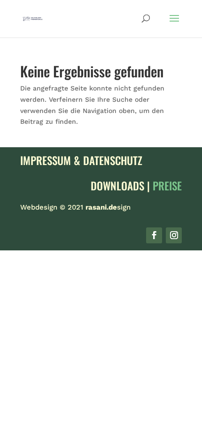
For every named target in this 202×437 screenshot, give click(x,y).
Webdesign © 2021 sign (75, 207)
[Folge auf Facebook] (154, 235)
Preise (167, 186)
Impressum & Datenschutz (81, 160)
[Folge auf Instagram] (174, 235)
